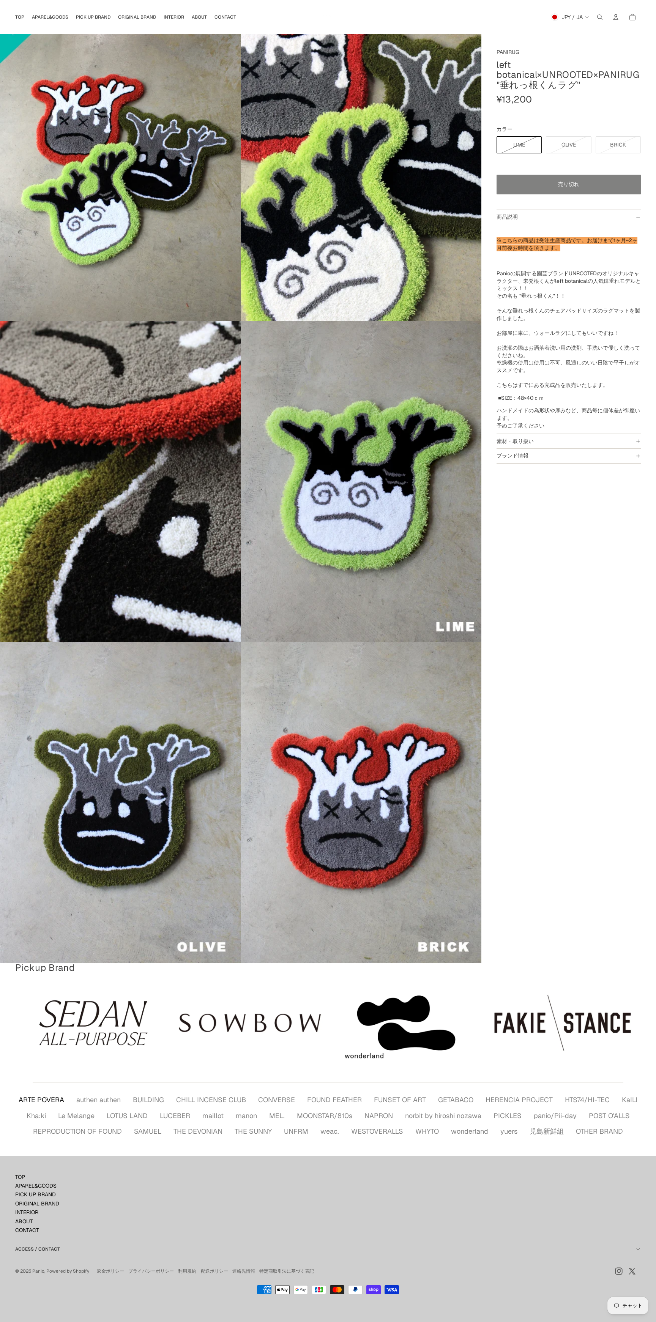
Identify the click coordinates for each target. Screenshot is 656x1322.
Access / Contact (37, 1249)
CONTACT (27, 1230)
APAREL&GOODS (36, 1185)
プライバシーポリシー (151, 1271)
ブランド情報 (512, 455)
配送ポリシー (214, 1271)
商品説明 (507, 216)
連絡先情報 (243, 1271)
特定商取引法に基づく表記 (286, 1271)
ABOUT (24, 1221)
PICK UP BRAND (35, 1194)
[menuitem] (19, 17)
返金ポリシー (110, 1271)
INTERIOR (26, 1212)
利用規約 (187, 1271)
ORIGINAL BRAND (37, 1203)
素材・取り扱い (515, 441)
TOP (20, 1177)
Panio (38, 1271)
